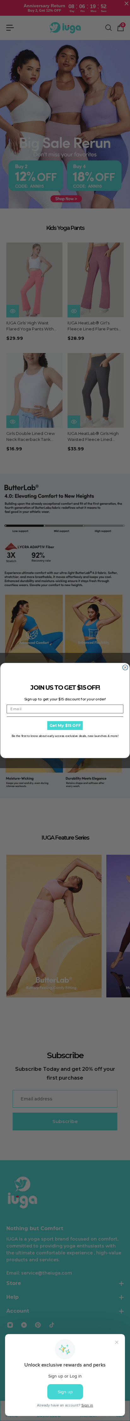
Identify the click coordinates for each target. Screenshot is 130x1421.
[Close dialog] (125, 667)
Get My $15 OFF (65, 725)
